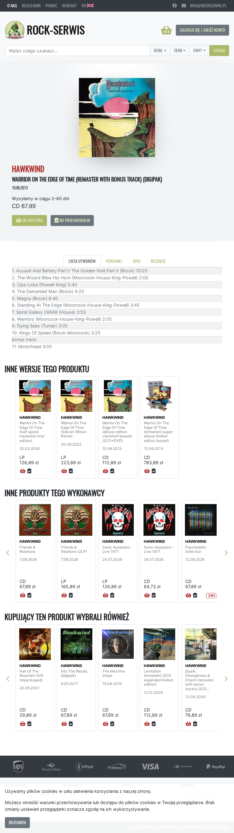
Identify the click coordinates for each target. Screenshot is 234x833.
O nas (12, 5)
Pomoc (51, 5)
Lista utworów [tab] (82, 261)
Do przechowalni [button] (74, 220)
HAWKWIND (30, 417)
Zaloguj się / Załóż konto (202, 30)
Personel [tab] (114, 261)
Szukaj (219, 50)
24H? (197, 50)
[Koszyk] (166, 30)
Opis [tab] (136, 261)
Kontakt (69, 5)
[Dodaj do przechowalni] (29, 471)
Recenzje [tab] (158, 261)
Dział (158, 50)
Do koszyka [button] (32, 220)
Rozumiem (17, 822)
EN (84, 5)
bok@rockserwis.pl (206, 5)
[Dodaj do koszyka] (23, 471)
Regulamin (31, 5)
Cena (178, 50)
